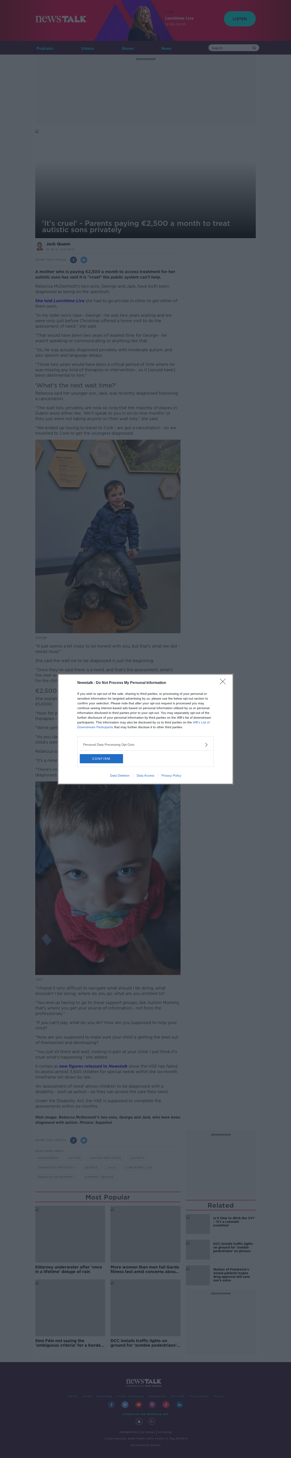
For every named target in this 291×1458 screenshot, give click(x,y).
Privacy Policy (171, 775)
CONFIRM (101, 758)
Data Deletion (120, 775)
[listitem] (145, 744)
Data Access (145, 775)
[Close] (224, 683)
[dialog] (145, 729)
